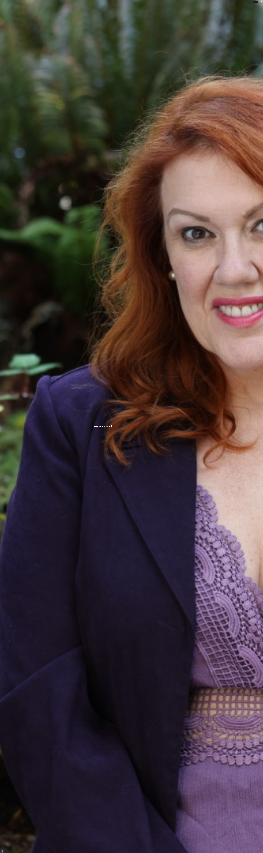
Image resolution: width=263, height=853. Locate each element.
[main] (131, 426)
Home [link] (255, 2)
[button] (261, 2)
